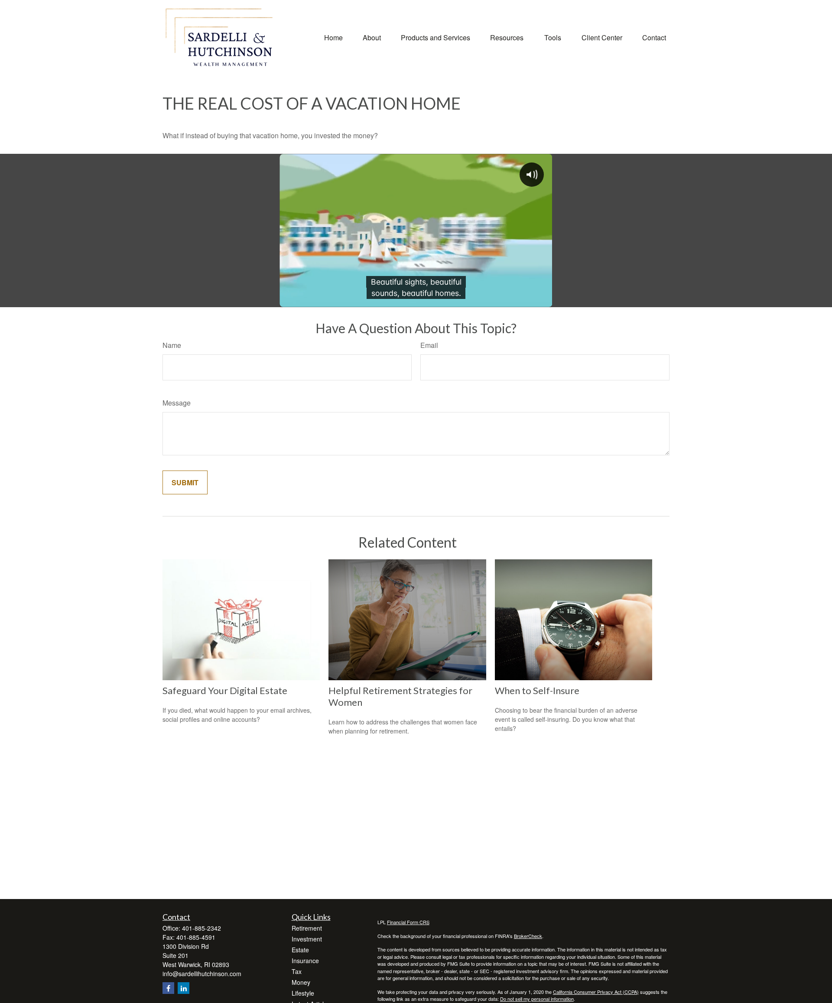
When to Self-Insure (537, 690)
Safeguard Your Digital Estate (224, 690)
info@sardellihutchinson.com (201, 973)
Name (171, 345)
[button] (333, 36)
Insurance (305, 960)
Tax (297, 971)
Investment (307, 939)
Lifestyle (303, 993)
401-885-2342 (201, 928)
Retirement (307, 928)
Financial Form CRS (408, 922)
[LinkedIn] (183, 988)
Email (429, 345)
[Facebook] (168, 988)
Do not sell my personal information (537, 998)
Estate (300, 949)
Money (301, 982)
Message (176, 403)
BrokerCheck (528, 935)
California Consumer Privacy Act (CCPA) (596, 991)
